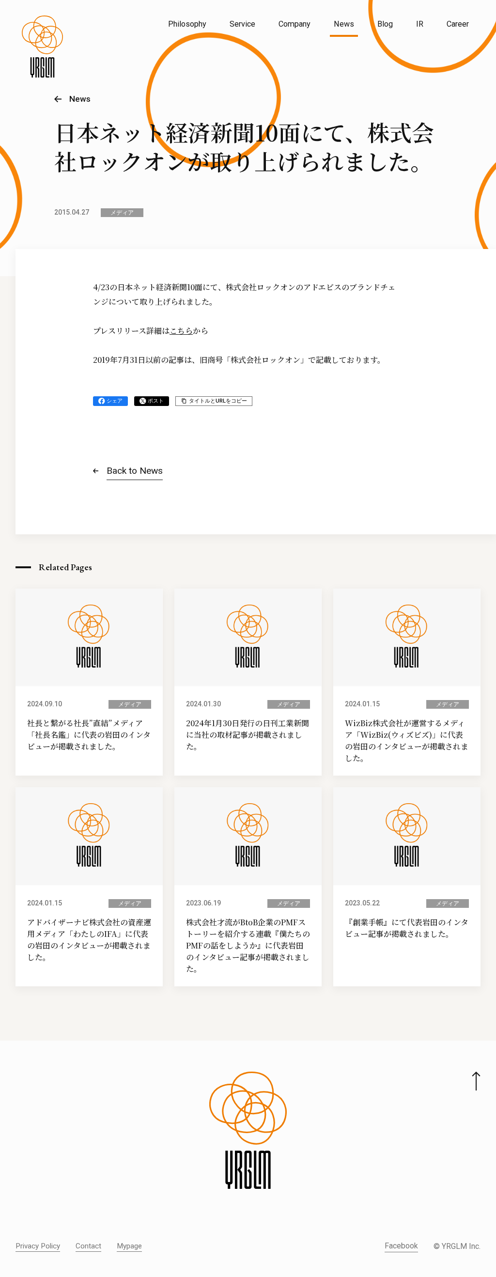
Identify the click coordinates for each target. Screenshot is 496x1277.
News (344, 24)
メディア (122, 212)
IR (419, 24)
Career (458, 24)
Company (294, 24)
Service (242, 24)
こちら (181, 330)
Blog (385, 24)
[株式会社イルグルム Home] (42, 46)
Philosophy (187, 24)
